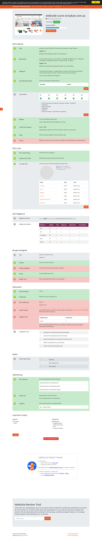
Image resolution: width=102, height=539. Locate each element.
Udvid (86, 88)
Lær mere (74, 3)
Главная (42, 185)
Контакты (42, 202)
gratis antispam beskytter (78, 310)
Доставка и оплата (45, 199)
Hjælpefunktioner (57, 423)
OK (96, 2)
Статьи (42, 196)
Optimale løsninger (58, 424)
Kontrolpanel (58, 6)
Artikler (45, 6)
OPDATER (56, 22)
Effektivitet (56, 421)
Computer (16, 421)
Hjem (33, 6)
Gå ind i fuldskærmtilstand (51, 438)
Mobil (15, 423)
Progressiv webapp (58, 428)
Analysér (15, 434)
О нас (41, 189)
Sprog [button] (86, 6)
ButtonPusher (24, 535)
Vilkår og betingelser (73, 535)
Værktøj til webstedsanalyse (21, 6)
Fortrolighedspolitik (73, 533)
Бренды (42, 192)
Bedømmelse (39, 6)
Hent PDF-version (51, 30)
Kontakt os (51, 6)
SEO (54, 426)
